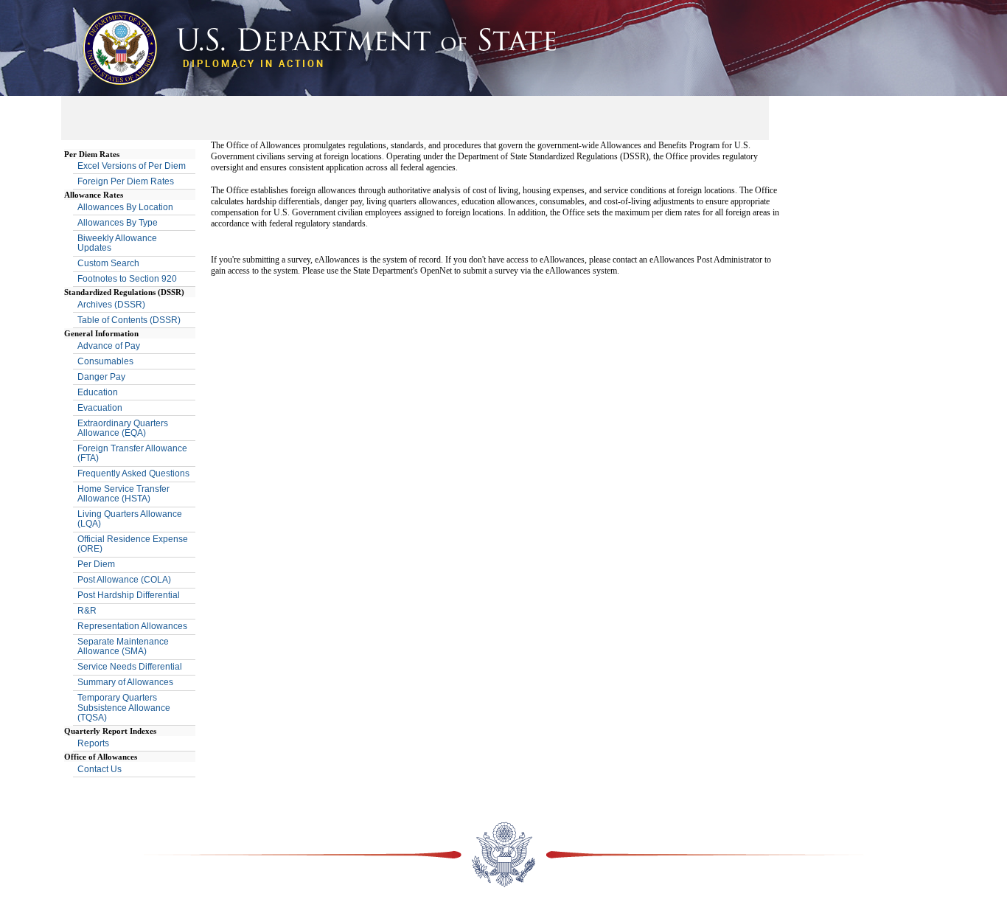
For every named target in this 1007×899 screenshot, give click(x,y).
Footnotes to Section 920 (127, 279)
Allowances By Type (117, 223)
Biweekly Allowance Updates (117, 243)
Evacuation (99, 408)
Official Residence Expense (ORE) (132, 544)
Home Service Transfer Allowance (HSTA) (123, 494)
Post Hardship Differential (128, 595)
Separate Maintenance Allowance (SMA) (123, 646)
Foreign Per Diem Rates (125, 181)
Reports (93, 743)
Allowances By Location (125, 207)
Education (97, 392)
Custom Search (108, 263)
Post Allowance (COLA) (124, 580)
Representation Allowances (132, 626)
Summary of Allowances (125, 682)
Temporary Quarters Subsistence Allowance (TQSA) (123, 707)
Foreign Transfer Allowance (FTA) (132, 453)
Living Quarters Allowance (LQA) (129, 519)
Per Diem (96, 564)
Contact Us (99, 769)
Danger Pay (101, 377)
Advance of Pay (108, 346)
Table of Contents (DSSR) (129, 320)
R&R (87, 610)
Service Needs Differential (129, 667)
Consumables (105, 361)
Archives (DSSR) (111, 304)
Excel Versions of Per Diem (131, 166)
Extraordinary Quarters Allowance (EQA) (122, 428)
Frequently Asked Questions (133, 473)
